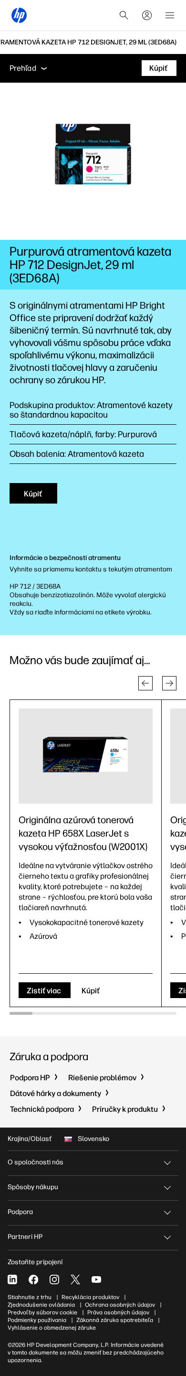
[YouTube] (96, 1279)
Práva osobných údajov (118, 1312)
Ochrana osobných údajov (120, 1304)
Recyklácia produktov (90, 1297)
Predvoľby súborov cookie (42, 1312)
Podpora (20, 1212)
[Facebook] (33, 1279)
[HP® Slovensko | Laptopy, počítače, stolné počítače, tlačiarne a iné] (19, 15)
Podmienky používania (37, 1320)
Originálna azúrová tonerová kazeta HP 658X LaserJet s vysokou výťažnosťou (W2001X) (83, 833)
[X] (75, 1279)
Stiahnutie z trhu (30, 1297)
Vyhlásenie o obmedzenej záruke (52, 1327)
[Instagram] (54, 1279)
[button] (145, 683)
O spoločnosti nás (35, 1162)
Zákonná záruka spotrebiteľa (114, 1320)
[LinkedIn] (12, 1279)
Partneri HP (25, 1237)
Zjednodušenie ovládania (41, 1304)
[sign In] (146, 15)
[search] (124, 15)
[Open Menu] (169, 15)
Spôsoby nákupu (33, 1187)
